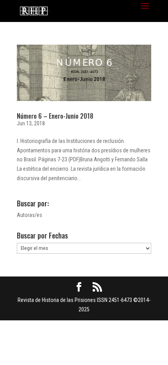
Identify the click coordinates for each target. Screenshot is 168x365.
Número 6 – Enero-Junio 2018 (55, 116)
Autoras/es (29, 215)
